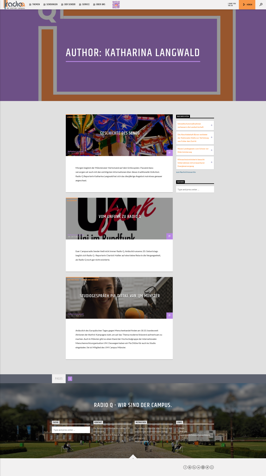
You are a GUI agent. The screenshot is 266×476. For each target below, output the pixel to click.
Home (181, 428)
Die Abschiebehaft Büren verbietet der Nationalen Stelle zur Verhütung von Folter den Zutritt (193, 137)
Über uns (100, 4)
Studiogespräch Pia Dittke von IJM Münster (120, 296)
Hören (249, 4)
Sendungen (52, 4)
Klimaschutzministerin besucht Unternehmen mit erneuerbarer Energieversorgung (191, 162)
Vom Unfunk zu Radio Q (120, 216)
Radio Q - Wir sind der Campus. (133, 405)
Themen (36, 4)
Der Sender (70, 4)
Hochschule (73, 280)
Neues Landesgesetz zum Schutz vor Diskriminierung (193, 150)
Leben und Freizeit (76, 117)
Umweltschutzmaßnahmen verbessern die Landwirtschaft (191, 125)
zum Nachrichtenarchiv (186, 172)
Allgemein (72, 200)
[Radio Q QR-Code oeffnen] (116, 4)
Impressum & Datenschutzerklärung (194, 435)
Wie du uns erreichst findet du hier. (108, 435)
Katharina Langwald (152, 52)
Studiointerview (90, 280)
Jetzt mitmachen (142, 441)
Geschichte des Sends (120, 133)
